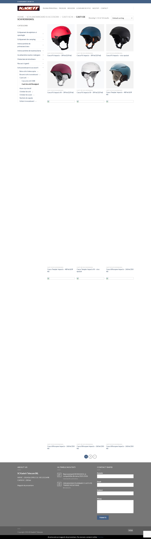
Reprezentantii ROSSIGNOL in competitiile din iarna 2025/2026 (75, 475)
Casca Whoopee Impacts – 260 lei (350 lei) (119, 270)
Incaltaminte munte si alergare (28, 55)
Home (20, 17)
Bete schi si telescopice (28, 71)
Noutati (96, 8)
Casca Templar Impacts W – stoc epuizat (88, 270)
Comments (67, 487)
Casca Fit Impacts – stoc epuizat (117, 55)
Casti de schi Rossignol (30, 84)
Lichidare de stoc (83, 8)
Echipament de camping (26, 39)
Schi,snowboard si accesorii (43, 17)
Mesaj (99, 499)
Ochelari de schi (25, 92)
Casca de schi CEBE (28, 81)
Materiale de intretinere (26, 59)
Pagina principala (50, 8)
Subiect (100, 490)
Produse (62, 8)
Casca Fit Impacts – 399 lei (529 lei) (59, 55)
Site (18, 529)
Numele (100, 473)
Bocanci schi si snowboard (29, 74)
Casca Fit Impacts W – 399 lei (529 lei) (60, 92)
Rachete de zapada (26, 98)
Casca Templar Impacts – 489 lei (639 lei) (119, 93)
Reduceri (71, 8)
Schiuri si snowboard (27, 101)
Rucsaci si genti (23, 63)
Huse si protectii (25, 88)
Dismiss (100, 537)
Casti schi (67, 17)
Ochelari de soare (26, 95)
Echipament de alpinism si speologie (27, 33)
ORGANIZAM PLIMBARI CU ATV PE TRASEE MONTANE (77, 484)
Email (99, 482)
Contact (104, 8)
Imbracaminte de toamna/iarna (29, 51)
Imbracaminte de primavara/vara (23, 45)
